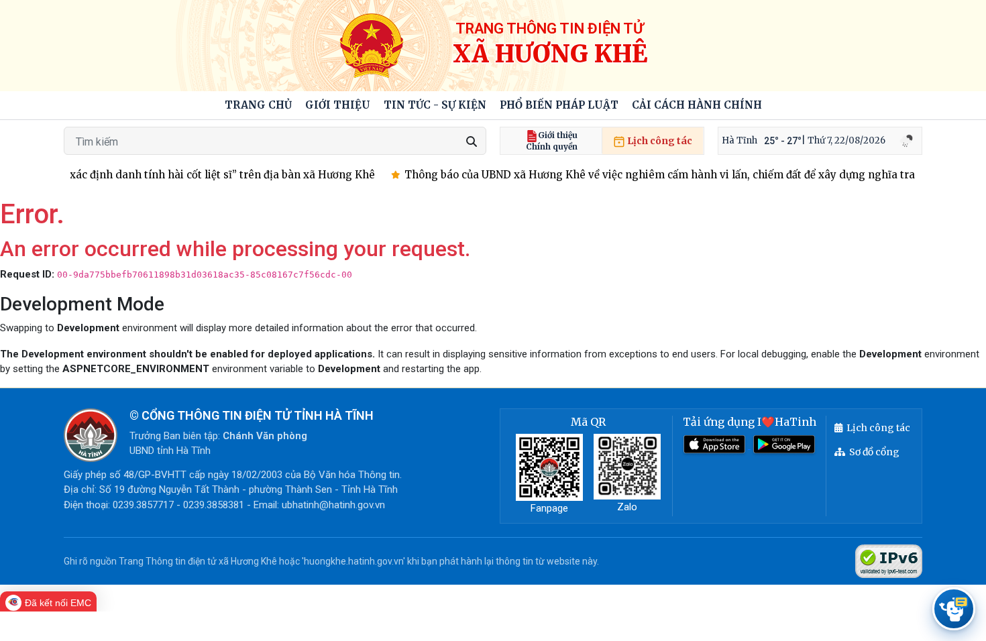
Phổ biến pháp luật (559, 105)
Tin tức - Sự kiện (435, 105)
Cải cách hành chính (697, 105)
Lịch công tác (658, 141)
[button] (337, 105)
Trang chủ (258, 105)
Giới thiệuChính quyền (552, 141)
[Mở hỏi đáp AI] (953, 608)
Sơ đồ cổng (874, 452)
